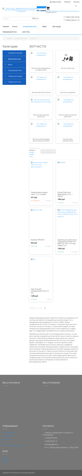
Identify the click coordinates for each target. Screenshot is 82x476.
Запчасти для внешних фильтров (41, 115)
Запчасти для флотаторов (41, 92)
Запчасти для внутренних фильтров (68, 115)
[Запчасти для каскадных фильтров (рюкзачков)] (41, 129)
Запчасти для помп (68, 68)
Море (44, 26)
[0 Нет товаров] (48, 10)
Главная (6, 26)
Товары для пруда (15, 76)
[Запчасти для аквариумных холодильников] (41, 58)
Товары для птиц (14, 82)
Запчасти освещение (67, 92)
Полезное (67, 2)
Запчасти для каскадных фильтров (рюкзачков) (41, 140)
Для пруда (56, 26)
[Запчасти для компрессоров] (68, 129)
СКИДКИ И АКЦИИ (15, 53)
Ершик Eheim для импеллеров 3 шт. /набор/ (65, 194)
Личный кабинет (8, 436)
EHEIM (31, 154)
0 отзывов (48, 200)
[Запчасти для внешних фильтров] (41, 105)
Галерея (5, 462)
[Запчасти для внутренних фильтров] (68, 105)
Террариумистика (10, 32)
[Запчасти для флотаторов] (41, 82)
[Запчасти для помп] (68, 58)
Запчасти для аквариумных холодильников (41, 69)
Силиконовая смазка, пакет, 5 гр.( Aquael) (39, 193)
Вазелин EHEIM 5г (38, 240)
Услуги (15, 26)
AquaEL (31, 152)
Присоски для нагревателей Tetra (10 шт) (40, 291)
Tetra (31, 157)
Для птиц (26, 32)
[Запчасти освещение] (68, 82)
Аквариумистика (30, 26)
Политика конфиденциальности (14, 445)
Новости (6, 458)
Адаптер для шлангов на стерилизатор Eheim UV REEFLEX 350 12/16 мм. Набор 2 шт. (67, 243)
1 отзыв (48, 299)
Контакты (76, 2)
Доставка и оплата (55, 2)
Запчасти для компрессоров (67, 140)
